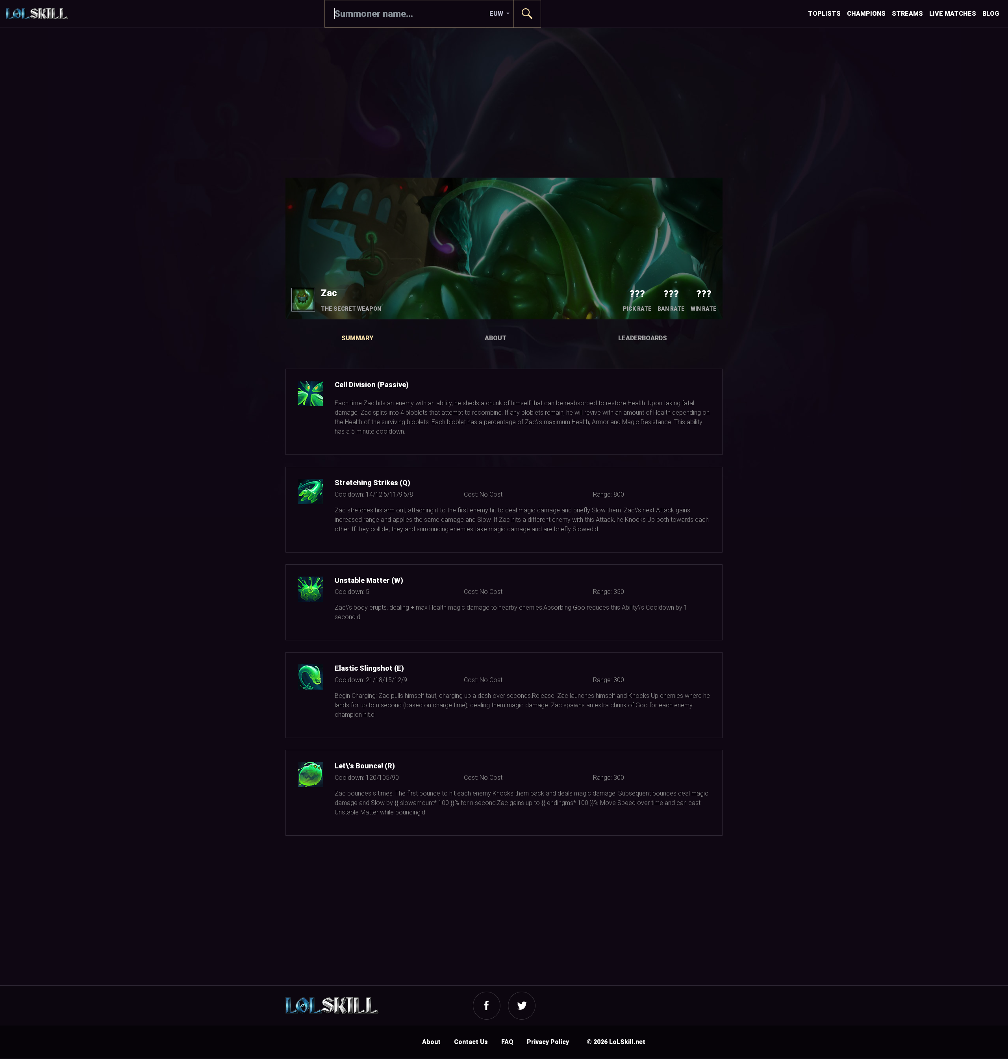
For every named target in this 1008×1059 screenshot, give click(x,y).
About (496, 338)
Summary (357, 338)
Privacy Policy (548, 1042)
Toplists (824, 13)
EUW (497, 13)
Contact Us (471, 1042)
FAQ (507, 1042)
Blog (990, 13)
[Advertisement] (504, 103)
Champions (866, 13)
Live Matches (952, 13)
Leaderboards (642, 338)
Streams (907, 13)
